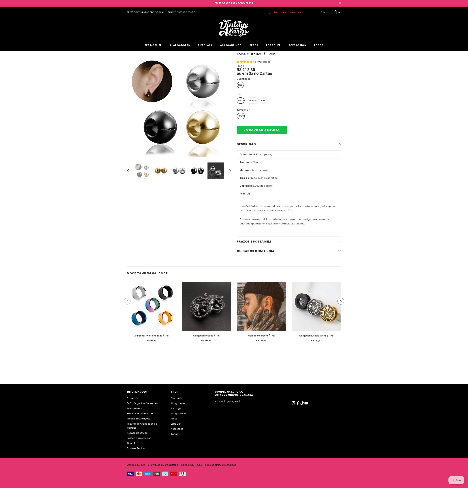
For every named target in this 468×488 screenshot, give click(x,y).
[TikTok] (302, 404)
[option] (179, 105)
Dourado (252, 100)
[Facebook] (298, 404)
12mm (240, 116)
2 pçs (240, 84)
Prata (264, 100)
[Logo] (234, 28)
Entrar (324, 12)
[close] (339, 3)
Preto (240, 100)
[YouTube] (306, 404)
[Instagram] (294, 404)
